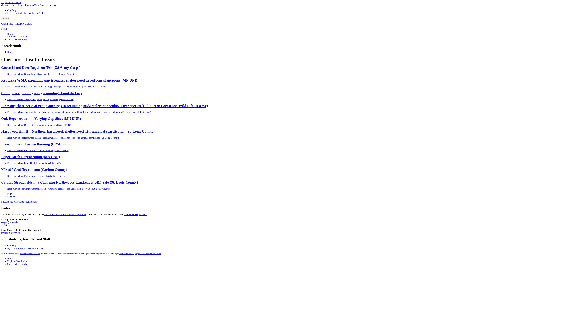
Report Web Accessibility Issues (148, 253)
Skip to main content (11, 2)
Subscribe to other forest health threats (19, 201)
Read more (40, 74)
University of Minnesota (30, 253)
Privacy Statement (126, 253)
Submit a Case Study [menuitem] (17, 39)
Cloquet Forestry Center (135, 214)
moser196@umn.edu (11, 233)
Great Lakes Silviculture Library (16, 23)
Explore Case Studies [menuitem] (17, 36)
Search (5, 18)
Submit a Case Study (17, 264)
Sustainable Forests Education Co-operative (65, 214)
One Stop (11, 10)
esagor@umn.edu (9, 222)
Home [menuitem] (10, 34)
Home (10, 52)
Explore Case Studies (17, 261)
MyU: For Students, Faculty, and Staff (25, 13)
